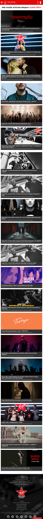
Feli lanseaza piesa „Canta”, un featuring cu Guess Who (17, 285)
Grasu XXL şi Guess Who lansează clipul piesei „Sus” (16, 123)
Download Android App (21, 477)
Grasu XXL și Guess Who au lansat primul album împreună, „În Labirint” (21, 241)
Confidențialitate (37, 518)
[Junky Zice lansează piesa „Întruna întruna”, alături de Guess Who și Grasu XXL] (21, 297)
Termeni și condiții (21, 506)
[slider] (40, 3)
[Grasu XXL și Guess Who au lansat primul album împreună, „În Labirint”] (21, 231)
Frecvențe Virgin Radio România (21, 481)
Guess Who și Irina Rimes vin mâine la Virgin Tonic (16, 468)
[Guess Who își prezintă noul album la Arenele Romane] (21, 390)
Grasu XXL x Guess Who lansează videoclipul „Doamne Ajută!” (19, 263)
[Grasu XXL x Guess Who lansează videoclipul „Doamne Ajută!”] (21, 253)
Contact (21, 501)
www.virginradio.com (34, 513)
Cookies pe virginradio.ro (22, 484)
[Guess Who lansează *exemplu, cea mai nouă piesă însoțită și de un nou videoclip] (21, 18)
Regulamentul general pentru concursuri (21, 482)
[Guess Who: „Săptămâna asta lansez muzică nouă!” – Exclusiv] (21, 91)
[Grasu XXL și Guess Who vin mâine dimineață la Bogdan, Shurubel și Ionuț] (21, 184)
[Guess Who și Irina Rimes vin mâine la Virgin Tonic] (21, 458)
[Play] (38, 2)
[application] (39, 2)
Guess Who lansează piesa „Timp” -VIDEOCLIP (15, 331)
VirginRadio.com (21, 476)
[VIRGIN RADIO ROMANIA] (5, 2)
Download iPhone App (22, 479)
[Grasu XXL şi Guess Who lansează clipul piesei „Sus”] (21, 113)
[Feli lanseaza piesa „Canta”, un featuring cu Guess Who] (21, 275)
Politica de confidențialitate (21, 502)
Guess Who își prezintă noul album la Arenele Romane (17, 400)
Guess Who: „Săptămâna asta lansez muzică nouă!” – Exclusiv (19, 101)
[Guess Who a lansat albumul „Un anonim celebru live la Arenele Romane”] (21, 343)
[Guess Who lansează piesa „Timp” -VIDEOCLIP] (21, 321)
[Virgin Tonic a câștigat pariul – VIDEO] (21, 412)
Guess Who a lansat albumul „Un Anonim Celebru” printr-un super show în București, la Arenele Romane (20, 377)
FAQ (21, 510)
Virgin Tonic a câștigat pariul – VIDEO (12, 422)
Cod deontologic (21, 507)
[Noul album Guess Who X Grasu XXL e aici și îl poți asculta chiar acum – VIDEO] (21, 207)
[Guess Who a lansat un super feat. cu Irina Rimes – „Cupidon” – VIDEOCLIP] (21, 434)
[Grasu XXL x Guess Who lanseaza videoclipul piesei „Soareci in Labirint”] (21, 160)
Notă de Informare (21, 504)
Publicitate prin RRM (21, 509)
